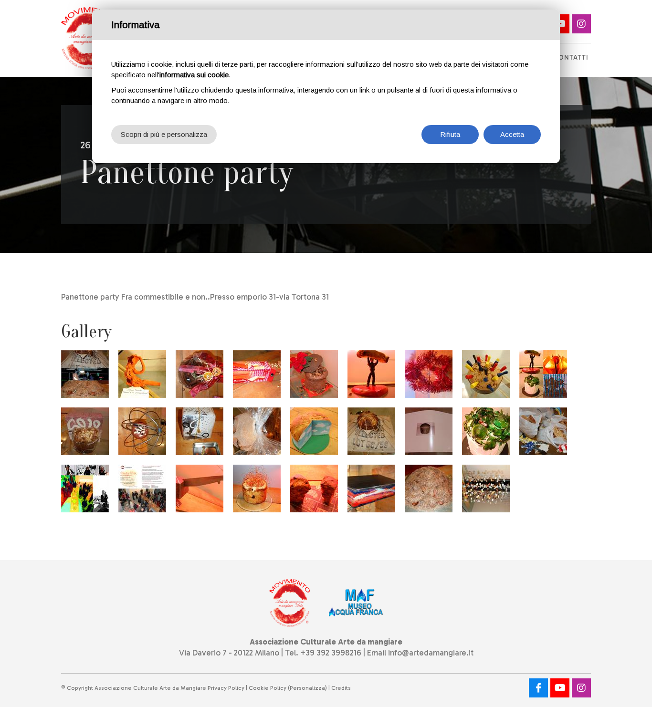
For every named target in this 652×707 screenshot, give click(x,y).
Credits (341, 688)
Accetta (512, 134)
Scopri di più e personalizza (164, 134)
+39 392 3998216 (330, 652)
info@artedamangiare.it (430, 652)
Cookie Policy (267, 688)
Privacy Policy (226, 688)
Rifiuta (450, 134)
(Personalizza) (307, 688)
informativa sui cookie (194, 75)
